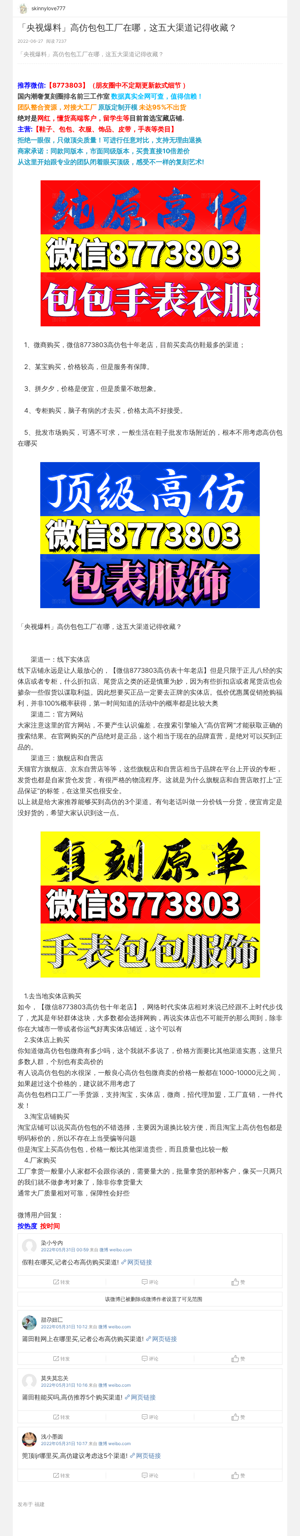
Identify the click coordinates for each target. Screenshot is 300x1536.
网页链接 (139, 1262)
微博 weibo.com (116, 1249)
